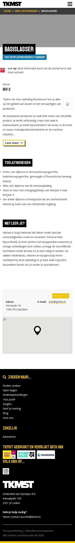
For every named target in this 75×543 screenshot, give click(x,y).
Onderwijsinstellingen (15, 394)
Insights (7, 404)
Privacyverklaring (12, 530)
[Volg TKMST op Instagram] (6, 473)
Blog (5, 413)
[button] (37, 330)
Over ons (8, 418)
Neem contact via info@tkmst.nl (22, 516)
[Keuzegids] (46, 454)
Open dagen (10, 390)
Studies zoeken (12, 385)
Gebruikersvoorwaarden (39, 530)
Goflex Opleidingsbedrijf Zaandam (25, 57)
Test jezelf (9, 399)
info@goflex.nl (57, 301)
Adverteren (9, 436)
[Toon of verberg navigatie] (68, 4)
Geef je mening (12, 408)
